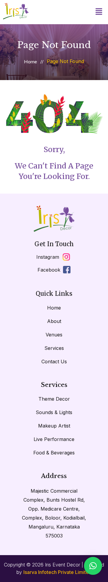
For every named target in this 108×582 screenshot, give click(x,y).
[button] (99, 12)
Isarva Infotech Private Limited (57, 572)
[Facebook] (66, 269)
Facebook (49, 270)
